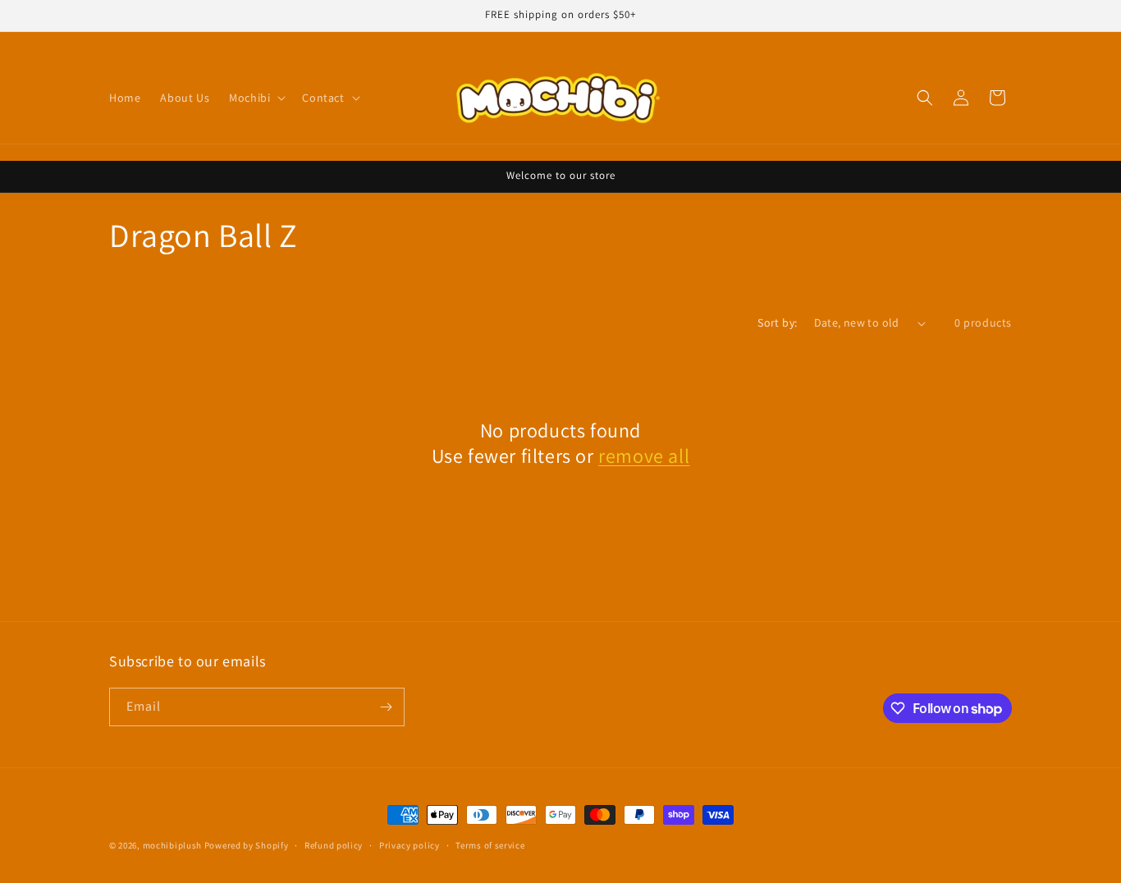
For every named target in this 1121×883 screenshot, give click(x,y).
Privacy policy (409, 845)
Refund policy (333, 845)
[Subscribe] (386, 707)
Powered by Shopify (246, 845)
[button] (255, 97)
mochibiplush (172, 845)
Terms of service (489, 845)
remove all (643, 456)
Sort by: (777, 322)
